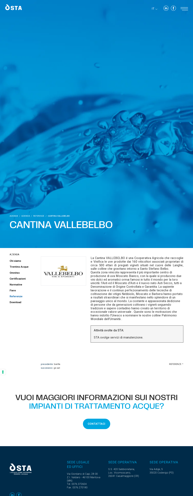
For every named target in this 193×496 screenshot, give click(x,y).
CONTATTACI (96, 424)
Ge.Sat (57, 368)
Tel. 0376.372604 (77, 484)
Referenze (38, 216)
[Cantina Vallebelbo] (63, 271)
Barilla (57, 364)
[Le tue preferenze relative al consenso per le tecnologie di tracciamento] (3, 372)
